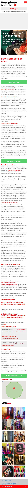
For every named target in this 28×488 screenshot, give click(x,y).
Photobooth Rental (6, 480)
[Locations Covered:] (1, 2)
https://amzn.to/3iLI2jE (15, 317)
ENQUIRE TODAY (14, 161)
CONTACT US (14, 82)
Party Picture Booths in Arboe (9, 483)
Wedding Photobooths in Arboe (9, 482)
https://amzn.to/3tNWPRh (16, 304)
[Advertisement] (14, 21)
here (4, 311)
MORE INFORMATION (14, 376)
